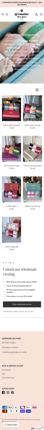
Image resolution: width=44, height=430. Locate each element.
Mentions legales (9, 342)
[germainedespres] (22, 14)
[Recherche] (8, 14)
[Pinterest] (12, 392)
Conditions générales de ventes (14, 352)
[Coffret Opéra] (11, 189)
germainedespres (13, 419)
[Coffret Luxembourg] (32, 189)
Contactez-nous (8, 378)
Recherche (6, 370)
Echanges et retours (10, 347)
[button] (37, 428)
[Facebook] (3, 392)
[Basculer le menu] (2, 14)
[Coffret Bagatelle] (11, 229)
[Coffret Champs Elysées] (32, 148)
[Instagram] (7, 392)
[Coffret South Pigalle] (11, 148)
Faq (3, 374)
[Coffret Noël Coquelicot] (11, 108)
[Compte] (36, 14)
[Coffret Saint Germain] (32, 108)
